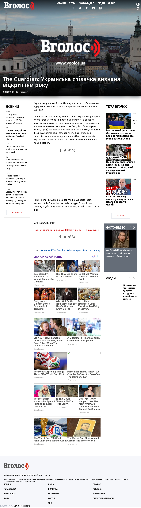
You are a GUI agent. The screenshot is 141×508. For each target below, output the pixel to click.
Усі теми (120, 216)
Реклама (97, 489)
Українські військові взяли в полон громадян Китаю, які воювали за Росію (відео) (119, 253)
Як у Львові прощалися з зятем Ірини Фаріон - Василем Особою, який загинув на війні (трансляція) (120, 167)
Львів (111, 3)
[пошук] (138, 8)
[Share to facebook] (60, 150)
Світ (50, 503)
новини (46, 250)
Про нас (97, 484)
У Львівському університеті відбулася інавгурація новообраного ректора (130, 292)
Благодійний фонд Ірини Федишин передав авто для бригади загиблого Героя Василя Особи (120, 134)
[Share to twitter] (65, 150)
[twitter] (80, 8)
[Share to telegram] (69, 150)
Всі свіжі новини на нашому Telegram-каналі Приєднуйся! (67, 230)
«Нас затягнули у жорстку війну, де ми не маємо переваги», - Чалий (120, 200)
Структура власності (103, 498)
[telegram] (87, 8)
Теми (72, 3)
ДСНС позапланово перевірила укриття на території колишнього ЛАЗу (16, 164)
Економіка (53, 493)
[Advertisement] (67, 176)
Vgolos (19, 6)
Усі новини (17, 212)
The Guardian (59, 250)
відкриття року (92, 250)
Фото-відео (10, 493)
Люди (101, 3)
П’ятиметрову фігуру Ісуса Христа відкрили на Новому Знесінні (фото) (16, 134)
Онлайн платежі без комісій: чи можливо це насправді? (16, 149)
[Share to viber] (73, 150)
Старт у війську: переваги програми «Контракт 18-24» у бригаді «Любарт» (15, 118)
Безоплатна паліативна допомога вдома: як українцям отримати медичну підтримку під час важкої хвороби (16, 198)
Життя (51, 498)
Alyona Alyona (75, 250)
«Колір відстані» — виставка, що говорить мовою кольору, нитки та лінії (16, 180)
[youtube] (100, 8)
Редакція (24, 92)
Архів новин (99, 493)
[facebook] (72, 8)
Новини (61, 3)
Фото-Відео (86, 3)
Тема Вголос (10, 489)
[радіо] (138, 4)
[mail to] (93, 8)
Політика (52, 489)
